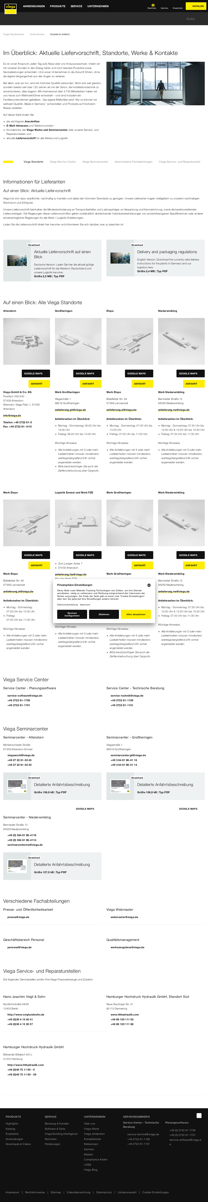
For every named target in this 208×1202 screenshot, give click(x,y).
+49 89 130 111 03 (122, 1019)
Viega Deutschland (13, 34)
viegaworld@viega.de (21, 755)
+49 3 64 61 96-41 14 (124, 764)
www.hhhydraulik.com (125, 1014)
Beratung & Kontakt (57, 1123)
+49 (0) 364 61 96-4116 (21, 835)
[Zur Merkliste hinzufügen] (96, 245)
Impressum (12, 1192)
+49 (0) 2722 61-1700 (182, 1130)
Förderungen (52, 1144)
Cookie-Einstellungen (155, 1192)
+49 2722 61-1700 (18, 700)
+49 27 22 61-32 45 (19, 760)
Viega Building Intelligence (61, 1133)
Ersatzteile (12, 1133)
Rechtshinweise (35, 1192)
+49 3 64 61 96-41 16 (124, 760)
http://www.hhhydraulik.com (25, 1064)
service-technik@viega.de (127, 695)
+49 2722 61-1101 (122, 705)
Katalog (10, 1128)
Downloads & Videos (18, 1144)
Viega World (91, 1128)
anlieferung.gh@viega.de (70, 409)
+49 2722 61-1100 (122, 700)
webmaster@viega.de (124, 917)
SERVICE (51, 1116)
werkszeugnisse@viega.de (127, 947)
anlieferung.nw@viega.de (174, 409)
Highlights (12, 1123)
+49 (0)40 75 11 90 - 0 (21, 1069)
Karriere (89, 1149)
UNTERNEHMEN (94, 1116)
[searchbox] (101, 18)
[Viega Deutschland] (10, 6)
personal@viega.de (19, 947)
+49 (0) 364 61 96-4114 (21, 840)
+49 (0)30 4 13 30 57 (20, 1024)
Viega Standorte (33, 161)
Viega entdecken (94, 1133)
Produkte (13, 1116)
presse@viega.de (18, 917)
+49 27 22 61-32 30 (19, 764)
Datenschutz (104, 1192)
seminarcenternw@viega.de (25, 844)
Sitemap (56, 1192)
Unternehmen (37, 34)
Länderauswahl (127, 1192)
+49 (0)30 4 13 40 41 (20, 1019)
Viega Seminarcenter (95, 161)
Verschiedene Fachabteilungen (133, 161)
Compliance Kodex (95, 1159)
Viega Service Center (63, 161)
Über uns (89, 1123)
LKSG (87, 1164)
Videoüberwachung (78, 1192)
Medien (88, 1154)
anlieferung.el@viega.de (121, 409)
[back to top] (199, 1115)
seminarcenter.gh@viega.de (128, 755)
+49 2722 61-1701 (18, 705)
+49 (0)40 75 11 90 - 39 (21, 1074)
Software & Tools (55, 1128)
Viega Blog (90, 1169)
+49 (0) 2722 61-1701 (182, 1135)
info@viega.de (12, 415)
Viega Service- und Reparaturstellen (181, 161)
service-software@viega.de (24, 695)
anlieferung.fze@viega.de (71, 574)
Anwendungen (14, 1139)
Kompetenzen (92, 1139)
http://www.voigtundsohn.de (25, 1014)
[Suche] (203, 18)
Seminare (51, 1139)
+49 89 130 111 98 (122, 1024)
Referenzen (91, 1144)
